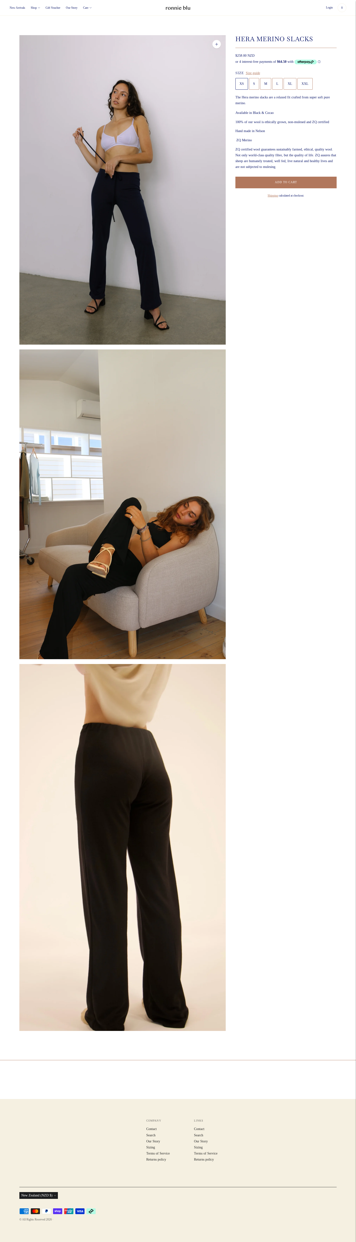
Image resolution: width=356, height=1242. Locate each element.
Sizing (150, 1147)
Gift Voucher (53, 7)
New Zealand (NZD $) (37, 1195)
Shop (34, 7)
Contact (151, 1129)
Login (329, 7)
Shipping (273, 195)
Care (85, 7)
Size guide (253, 73)
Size (239, 73)
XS (242, 84)
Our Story (71, 7)
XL (290, 84)
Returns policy (156, 1159)
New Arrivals (17, 7)
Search (150, 1135)
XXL (305, 84)
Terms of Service (158, 1153)
